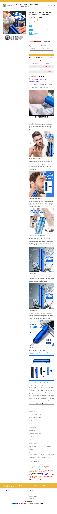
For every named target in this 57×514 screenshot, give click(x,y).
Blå (30, 25)
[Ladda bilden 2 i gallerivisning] (12, 38)
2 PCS (36, 34)
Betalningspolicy (32, 498)
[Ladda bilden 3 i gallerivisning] (17, 38)
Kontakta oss (19, 493)
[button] (22, 4)
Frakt (29, 21)
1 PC (31, 34)
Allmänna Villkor (43, 493)
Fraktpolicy (31, 492)
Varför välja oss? (9, 496)
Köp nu (41, 55)
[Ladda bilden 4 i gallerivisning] (21, 38)
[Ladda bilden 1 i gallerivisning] (7, 38)
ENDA (31, 30)
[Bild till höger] (24, 37)
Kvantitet (30, 36)
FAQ (6, 492)
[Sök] (49, 6)
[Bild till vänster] (4, 37)
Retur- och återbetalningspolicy (33, 496)
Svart (35, 25)
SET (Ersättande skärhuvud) (41, 30)
